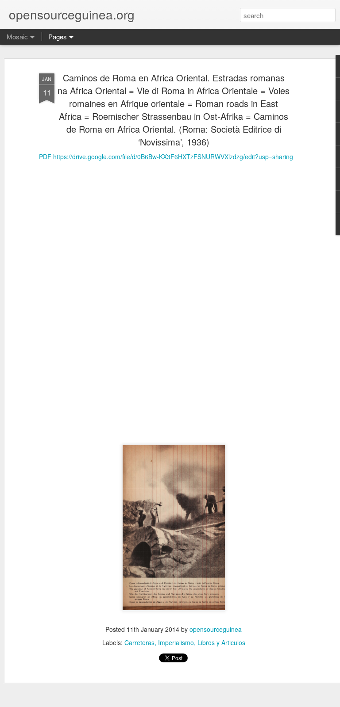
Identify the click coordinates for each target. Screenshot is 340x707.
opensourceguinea (215, 629)
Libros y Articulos (221, 642)
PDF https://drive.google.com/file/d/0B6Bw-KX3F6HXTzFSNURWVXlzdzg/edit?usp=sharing (166, 156)
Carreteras (139, 642)
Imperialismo (176, 642)
